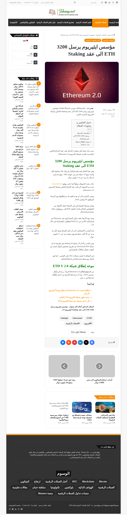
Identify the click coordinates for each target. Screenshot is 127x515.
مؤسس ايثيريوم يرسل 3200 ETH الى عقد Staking (81, 136)
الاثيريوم (87, 323)
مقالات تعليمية (20, 487)
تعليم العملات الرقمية (83, 22)
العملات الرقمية (101, 22)
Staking (64, 318)
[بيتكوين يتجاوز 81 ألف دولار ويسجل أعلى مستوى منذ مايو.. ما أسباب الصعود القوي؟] (32, 89)
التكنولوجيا (13, 22)
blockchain (88, 481)
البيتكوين (24, 481)
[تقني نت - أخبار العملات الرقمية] (63, 12)
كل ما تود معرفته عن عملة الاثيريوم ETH (74, 301)
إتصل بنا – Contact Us (31, 2)
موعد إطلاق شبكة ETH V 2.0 (82, 143)
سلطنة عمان (39, 487)
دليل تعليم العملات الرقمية (45, 22)
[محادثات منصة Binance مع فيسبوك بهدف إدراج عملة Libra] (82, 407)
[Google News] (78, 332)
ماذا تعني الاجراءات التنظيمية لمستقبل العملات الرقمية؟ (105, 417)
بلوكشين (69, 487)
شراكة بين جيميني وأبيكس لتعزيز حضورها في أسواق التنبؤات (17, 111)
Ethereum (77, 318)
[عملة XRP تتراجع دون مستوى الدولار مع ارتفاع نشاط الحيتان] (32, 150)
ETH (89, 318)
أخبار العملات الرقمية (93, 40)
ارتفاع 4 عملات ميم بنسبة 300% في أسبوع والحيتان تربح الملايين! (59, 417)
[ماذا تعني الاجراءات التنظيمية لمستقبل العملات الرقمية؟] (105, 407)
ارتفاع (37, 481)
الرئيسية (110, 35)
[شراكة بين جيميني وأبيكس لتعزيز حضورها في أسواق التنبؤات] (32, 110)
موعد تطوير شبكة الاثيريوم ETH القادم (74, 297)
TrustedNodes (57, 184)
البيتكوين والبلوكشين (27, 22)
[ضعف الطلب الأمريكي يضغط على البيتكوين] (32, 212)
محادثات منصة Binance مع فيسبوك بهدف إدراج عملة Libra (82, 417)
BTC (74, 481)
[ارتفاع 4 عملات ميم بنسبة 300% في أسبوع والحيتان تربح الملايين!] (58, 407)
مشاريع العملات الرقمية (65, 22)
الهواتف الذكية (86, 487)
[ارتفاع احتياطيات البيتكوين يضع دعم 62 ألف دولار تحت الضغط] (32, 229)
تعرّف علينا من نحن (47, 2)
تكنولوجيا (55, 487)
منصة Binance (45, 493)
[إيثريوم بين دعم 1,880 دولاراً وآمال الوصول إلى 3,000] (32, 196)
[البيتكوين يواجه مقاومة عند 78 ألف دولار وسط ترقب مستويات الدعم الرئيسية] (32, 130)
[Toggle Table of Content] (88, 129)
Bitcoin (103, 481)
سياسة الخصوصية (15, 2)
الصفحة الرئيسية (115, 22)
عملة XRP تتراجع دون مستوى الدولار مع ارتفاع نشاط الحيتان (17, 152)
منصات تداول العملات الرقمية (73, 493)
